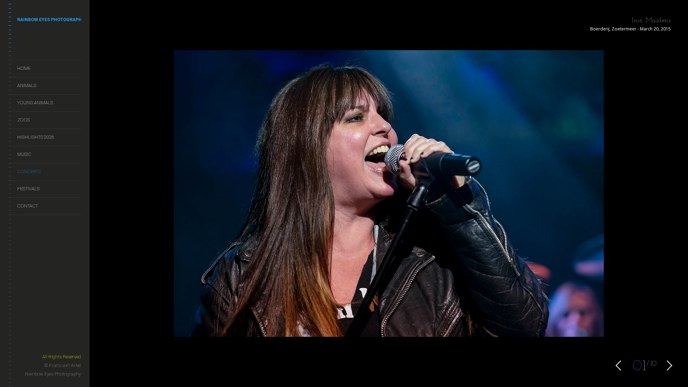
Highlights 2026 (35, 137)
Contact (27, 206)
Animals (26, 85)
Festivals (28, 188)
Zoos (23, 120)
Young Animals (35, 102)
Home (23, 68)
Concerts (29, 171)
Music (24, 154)
